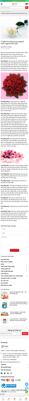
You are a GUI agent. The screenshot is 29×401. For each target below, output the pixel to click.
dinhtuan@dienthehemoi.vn (13, 362)
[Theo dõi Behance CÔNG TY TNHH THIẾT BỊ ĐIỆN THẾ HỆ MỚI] (8, 373)
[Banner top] (14, 1)
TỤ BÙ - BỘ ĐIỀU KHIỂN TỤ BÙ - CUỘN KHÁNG (12, 276)
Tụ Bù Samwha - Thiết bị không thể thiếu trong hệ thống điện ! (18, 319)
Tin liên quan (5, 289)
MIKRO (2, 264)
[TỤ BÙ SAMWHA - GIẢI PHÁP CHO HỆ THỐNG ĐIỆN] (5, 313)
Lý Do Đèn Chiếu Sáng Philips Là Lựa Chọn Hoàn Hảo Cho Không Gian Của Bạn (19, 303)
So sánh (2, 394)
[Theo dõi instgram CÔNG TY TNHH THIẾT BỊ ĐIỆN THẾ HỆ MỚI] (11, 373)
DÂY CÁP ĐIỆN (4, 283)
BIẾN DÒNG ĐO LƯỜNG (6, 285)
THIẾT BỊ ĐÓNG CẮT (5, 269)
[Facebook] (26, 384)
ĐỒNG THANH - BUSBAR (7, 261)
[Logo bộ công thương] (8, 386)
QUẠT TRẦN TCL (5, 273)
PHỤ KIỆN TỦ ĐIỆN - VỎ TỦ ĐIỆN (8, 278)
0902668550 (13, 359)
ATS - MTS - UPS (4, 280)
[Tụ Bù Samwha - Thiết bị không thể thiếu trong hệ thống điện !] (5, 321)
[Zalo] (26, 388)
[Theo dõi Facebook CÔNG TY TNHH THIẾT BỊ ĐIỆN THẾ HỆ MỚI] (1, 373)
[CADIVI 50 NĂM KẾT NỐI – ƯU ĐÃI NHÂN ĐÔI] (5, 295)
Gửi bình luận (14, 250)
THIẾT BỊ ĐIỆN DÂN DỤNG (7, 271)
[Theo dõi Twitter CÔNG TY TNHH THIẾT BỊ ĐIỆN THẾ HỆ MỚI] (5, 373)
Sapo (15, 391)
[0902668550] (27, 392)
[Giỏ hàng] (26, 4)
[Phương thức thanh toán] (11, 380)
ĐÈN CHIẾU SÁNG (5, 259)
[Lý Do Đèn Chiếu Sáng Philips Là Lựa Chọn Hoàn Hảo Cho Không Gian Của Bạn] (5, 305)
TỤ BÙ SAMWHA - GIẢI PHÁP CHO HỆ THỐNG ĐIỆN (17, 312)
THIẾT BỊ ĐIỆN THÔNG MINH (8, 266)
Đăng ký (25, 333)
